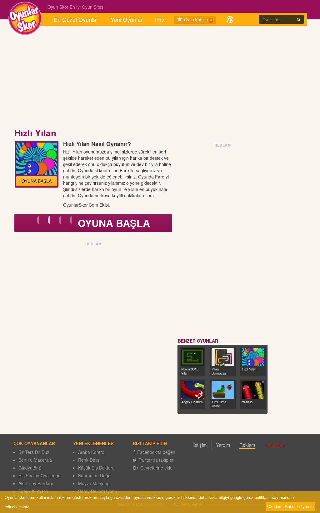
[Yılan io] (253, 390)
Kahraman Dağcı (94, 475)
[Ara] (298, 19)
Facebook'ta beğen (156, 452)
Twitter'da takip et (156, 460)
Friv (159, 19)
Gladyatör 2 (30, 468)
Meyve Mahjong (94, 483)
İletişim (199, 444)
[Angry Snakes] (192, 390)
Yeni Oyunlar (126, 19)
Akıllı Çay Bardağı (35, 483)
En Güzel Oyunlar (76, 19)
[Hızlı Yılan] (253, 357)
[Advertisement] (160, 77)
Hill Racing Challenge (39, 475)
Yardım (223, 444)
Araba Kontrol (91, 452)
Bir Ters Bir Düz (33, 452)
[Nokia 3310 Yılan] (192, 357)
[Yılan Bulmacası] (223, 357)
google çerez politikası (250, 497)
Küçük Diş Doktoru (96, 468)
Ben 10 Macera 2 (35, 460)
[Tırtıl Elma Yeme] (223, 390)
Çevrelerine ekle (156, 468)
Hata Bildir (274, 444)
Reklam (247, 444)
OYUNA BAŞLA (37, 181)
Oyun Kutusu (197, 20)
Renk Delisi (89, 460)
